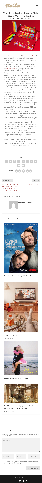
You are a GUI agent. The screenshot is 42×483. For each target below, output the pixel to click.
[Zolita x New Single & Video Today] (21, 358)
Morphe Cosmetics (28, 56)
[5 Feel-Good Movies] (21, 307)
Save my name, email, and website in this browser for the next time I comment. (20, 462)
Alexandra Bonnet (25, 202)
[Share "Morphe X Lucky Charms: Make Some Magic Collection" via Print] (23, 165)
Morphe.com (10, 69)
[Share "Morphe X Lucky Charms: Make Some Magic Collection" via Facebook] (7, 161)
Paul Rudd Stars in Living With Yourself (17, 276)
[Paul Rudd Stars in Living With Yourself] (21, 248)
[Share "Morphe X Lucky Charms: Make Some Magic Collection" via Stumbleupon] (35, 161)
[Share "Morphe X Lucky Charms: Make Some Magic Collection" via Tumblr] (19, 161)
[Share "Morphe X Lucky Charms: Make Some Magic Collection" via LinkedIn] (27, 161)
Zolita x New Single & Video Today (16, 378)
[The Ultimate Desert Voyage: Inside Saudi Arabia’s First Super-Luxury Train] (21, 393)
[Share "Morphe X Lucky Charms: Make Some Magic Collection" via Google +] (15, 161)
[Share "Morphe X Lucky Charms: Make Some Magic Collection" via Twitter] (11, 161)
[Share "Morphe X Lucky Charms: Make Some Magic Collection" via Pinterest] (23, 161)
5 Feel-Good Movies (11, 335)
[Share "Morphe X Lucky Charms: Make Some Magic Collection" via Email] (19, 165)
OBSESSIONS (14, 19)
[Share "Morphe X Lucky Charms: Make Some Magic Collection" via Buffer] (31, 161)
